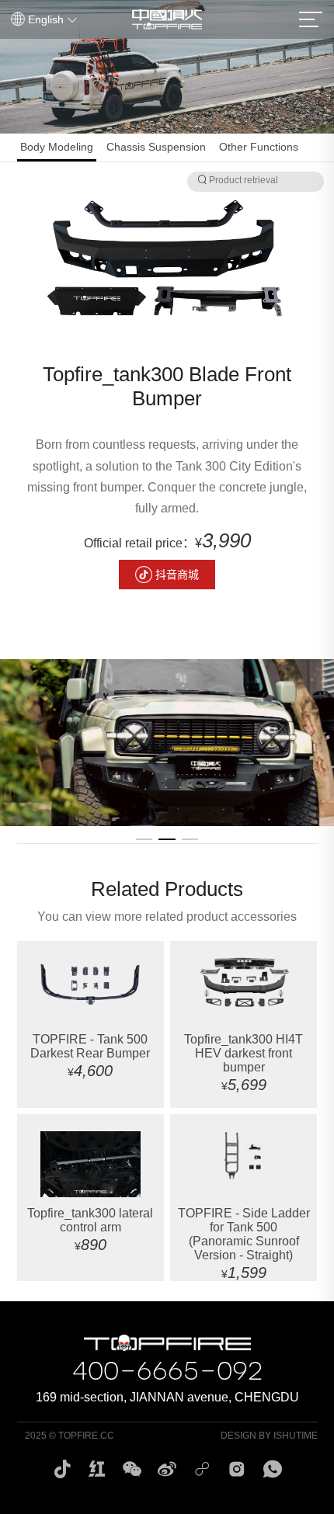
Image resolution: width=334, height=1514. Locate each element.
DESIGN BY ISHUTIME (269, 1435)
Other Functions (258, 147)
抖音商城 (177, 574)
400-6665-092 (167, 1369)
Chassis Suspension (156, 147)
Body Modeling (56, 147)
